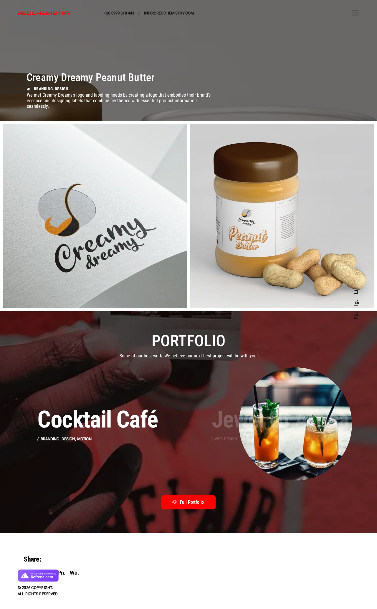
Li (356, 292)
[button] (188, 502)
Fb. (356, 315)
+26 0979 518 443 (119, 13)
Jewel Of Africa (280, 419)
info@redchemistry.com (169, 13)
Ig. (356, 303)
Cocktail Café (97, 419)
